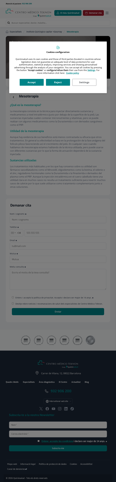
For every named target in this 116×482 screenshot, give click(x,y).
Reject (58, 82)
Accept (32, 82)
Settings (84, 82)
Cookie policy (72, 73)
